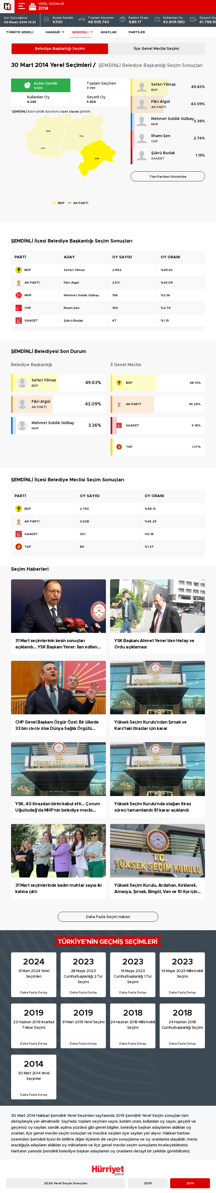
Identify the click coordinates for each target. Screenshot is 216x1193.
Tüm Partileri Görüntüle (167, 176)
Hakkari (53, 32)
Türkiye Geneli (19, 32)
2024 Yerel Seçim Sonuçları (65, 1183)
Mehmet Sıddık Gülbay (172, 119)
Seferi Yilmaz (163, 84)
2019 (148, 1183)
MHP (154, 124)
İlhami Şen (160, 136)
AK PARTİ (158, 107)
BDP (154, 89)
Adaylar (108, 32)
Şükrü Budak (163, 153)
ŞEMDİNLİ (80, 32)
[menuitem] (48, 131)
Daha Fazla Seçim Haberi (108, 917)
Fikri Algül (160, 102)
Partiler (137, 32)
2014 (190, 1183)
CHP (154, 141)
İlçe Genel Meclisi (156, 49)
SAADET (158, 158)
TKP (129, 446)
